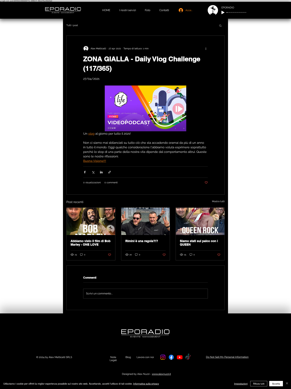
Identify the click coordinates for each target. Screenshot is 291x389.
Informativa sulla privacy (146, 383)
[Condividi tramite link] (109, 172)
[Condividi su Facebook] (84, 172)
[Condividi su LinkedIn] (101, 172)
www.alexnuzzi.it (161, 374)
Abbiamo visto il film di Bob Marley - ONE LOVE (90, 242)
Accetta (276, 383)
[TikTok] (188, 357)
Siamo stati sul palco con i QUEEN (199, 242)
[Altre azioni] (206, 48)
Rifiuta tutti (258, 383)
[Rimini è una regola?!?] (145, 221)
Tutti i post (72, 25)
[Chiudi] (287, 383)
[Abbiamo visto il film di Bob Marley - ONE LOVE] (91, 221)
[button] (220, 25)
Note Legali (113, 359)
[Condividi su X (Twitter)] (93, 172)
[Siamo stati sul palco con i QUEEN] (200, 221)
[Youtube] (179, 357)
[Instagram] (162, 357)
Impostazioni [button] (241, 383)
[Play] (222, 12)
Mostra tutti (218, 201)
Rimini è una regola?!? (141, 241)
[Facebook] (171, 357)
